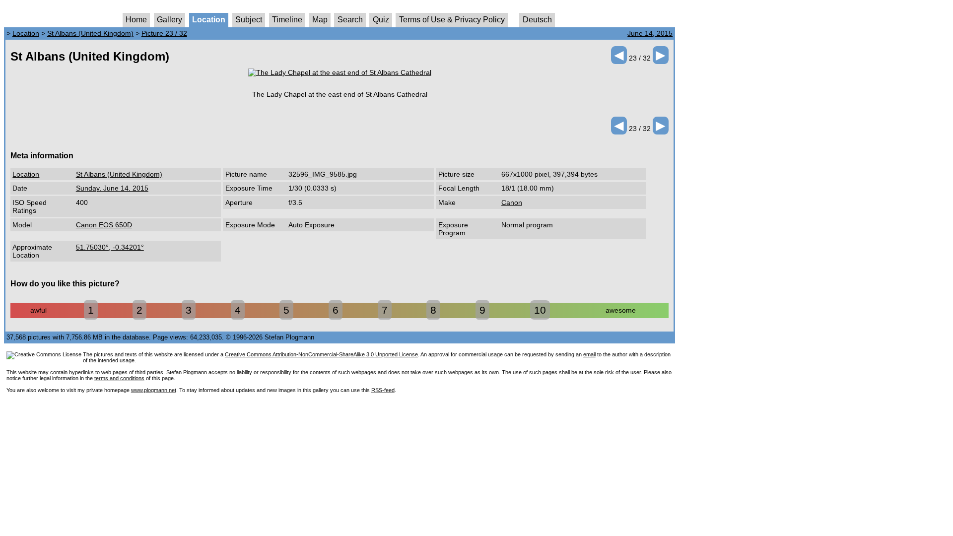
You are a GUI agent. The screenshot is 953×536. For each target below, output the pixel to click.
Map (320, 19)
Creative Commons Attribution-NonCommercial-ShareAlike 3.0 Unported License (321, 354)
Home (136, 19)
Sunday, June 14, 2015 (112, 188)
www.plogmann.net (153, 390)
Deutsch (537, 19)
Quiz (381, 19)
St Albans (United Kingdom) (90, 33)
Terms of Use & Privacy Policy (452, 19)
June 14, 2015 (650, 33)
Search (350, 19)
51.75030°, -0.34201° (110, 247)
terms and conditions (119, 378)
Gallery (169, 19)
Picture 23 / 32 (164, 33)
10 (540, 310)
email (589, 354)
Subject (248, 19)
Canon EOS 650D (104, 225)
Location (208, 19)
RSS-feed (383, 390)
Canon (511, 202)
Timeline (287, 19)
